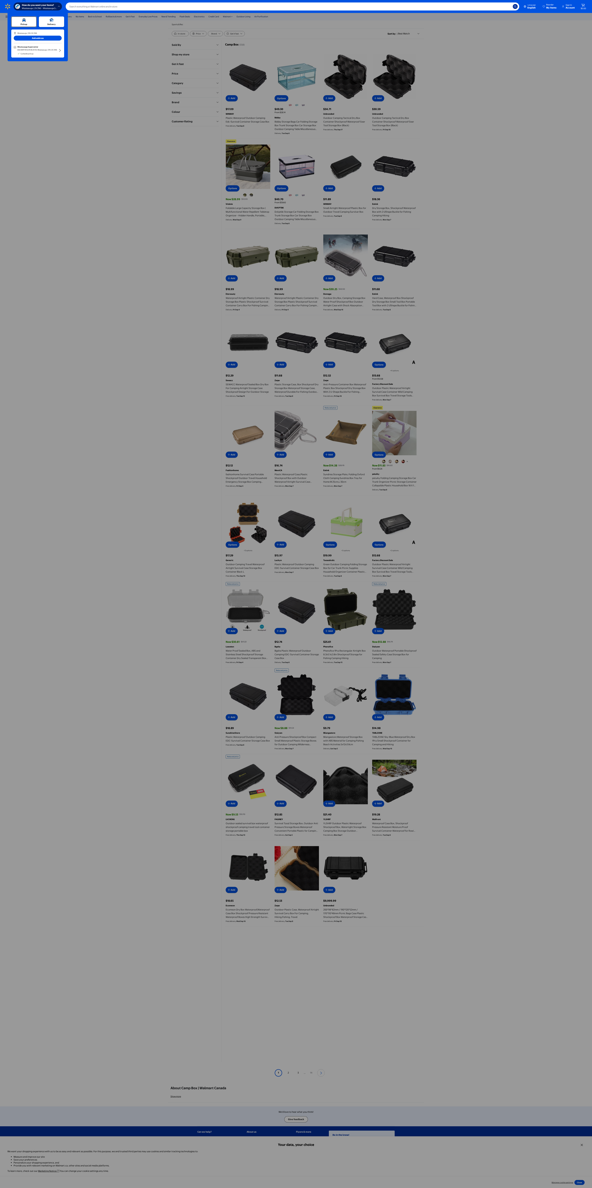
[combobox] (292, 6)
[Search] (515, 6)
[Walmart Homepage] (8, 6)
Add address (38, 38)
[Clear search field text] (508, 6)
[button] (550, 6)
